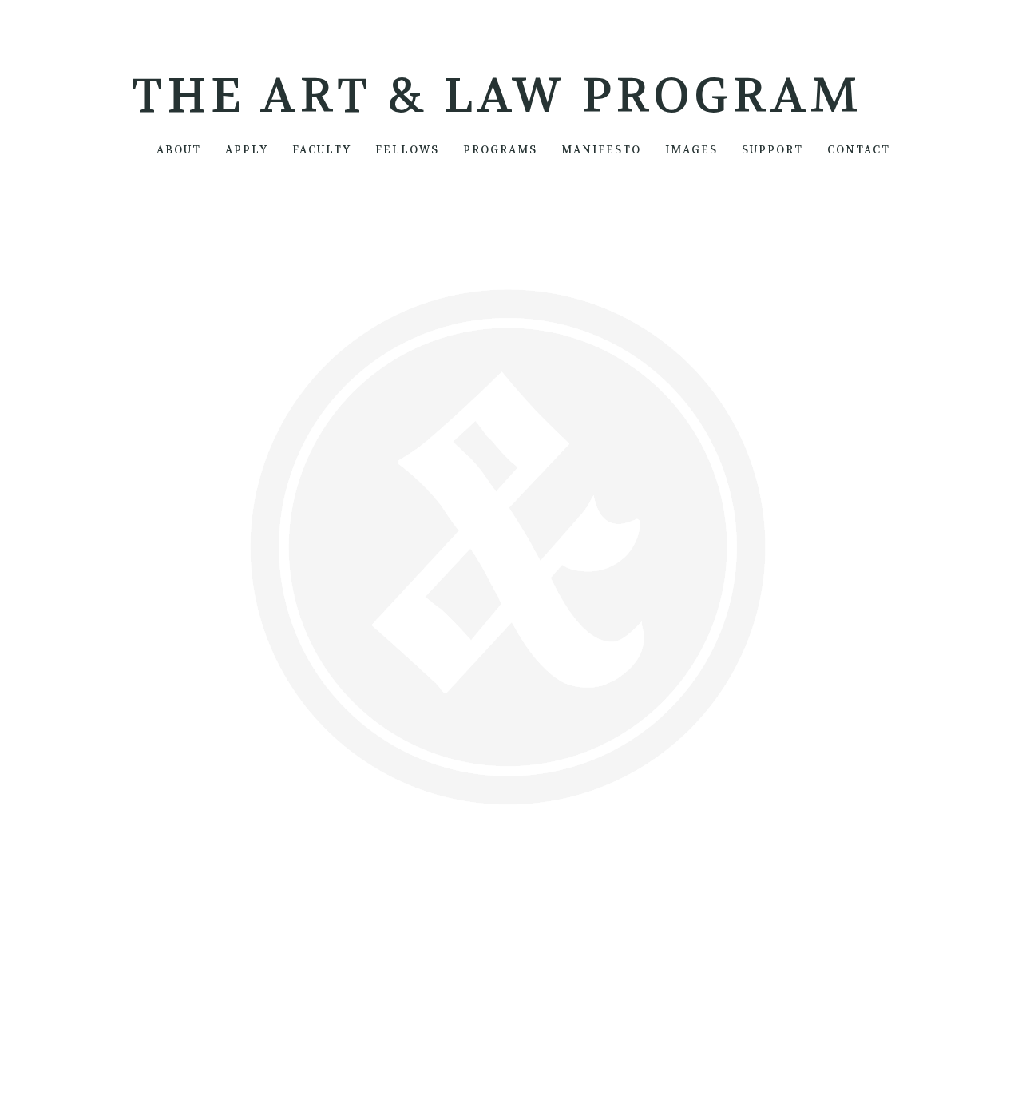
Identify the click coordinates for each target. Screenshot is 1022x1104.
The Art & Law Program (497, 96)
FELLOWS (407, 150)
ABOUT (178, 150)
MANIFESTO (601, 150)
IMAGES (691, 150)
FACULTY (321, 150)
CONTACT (858, 150)
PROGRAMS (500, 150)
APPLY (246, 150)
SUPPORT (772, 150)
